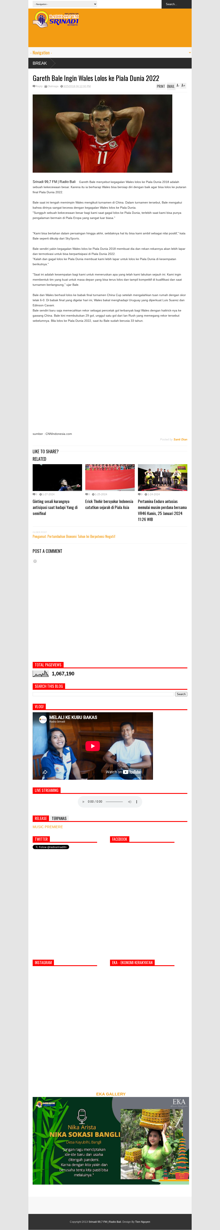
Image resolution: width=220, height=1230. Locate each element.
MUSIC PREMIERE (48, 827)
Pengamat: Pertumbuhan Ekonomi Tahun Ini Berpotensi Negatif (74, 536)
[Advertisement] (110, 37)
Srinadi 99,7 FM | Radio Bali (105, 1221)
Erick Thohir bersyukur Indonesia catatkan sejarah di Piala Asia (109, 504)
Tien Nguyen (142, 1221)
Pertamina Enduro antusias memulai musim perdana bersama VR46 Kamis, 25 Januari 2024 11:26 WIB (162, 510)
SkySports (72, 238)
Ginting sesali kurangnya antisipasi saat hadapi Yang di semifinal (55, 507)
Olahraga (52, 86)
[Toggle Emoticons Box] (35, 561)
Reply (39, 86)
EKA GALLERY (111, 1094)
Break (40, 63)
